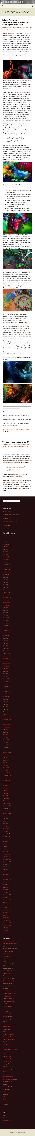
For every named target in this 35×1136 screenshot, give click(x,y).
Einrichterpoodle (7, 973)
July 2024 (5, 607)
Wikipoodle (6, 1097)
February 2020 (6, 742)
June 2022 (5, 671)
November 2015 (7, 861)
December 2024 (7, 595)
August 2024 (6, 605)
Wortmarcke (6, 1099)
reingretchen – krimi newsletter (11, 1049)
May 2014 (5, 889)
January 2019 (6, 773)
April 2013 (5, 902)
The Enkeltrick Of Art (8, 1076)
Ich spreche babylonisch (9, 1001)
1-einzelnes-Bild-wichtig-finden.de (22, 444)
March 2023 (6, 648)
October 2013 (6, 897)
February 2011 (6, 930)
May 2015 (5, 869)
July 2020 (5, 729)
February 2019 (6, 770)
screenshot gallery (7, 1059)
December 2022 (7, 656)
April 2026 (5, 554)
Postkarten (6, 1044)
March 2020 (6, 740)
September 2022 (7, 663)
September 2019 (7, 752)
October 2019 (6, 750)
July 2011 (5, 928)
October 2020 (6, 722)
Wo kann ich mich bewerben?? (15, 442)
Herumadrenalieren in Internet (21, 446)
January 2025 (6, 592)
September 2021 (7, 694)
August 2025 (6, 574)
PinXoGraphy (5, 29)
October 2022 (6, 661)
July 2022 (5, 668)
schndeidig (11, 33)
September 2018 (7, 783)
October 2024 (6, 600)
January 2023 (6, 653)
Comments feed (7, 1120)
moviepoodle (6, 1029)
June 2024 (5, 610)
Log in (4, 1115)
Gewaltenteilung (8, 161)
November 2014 (7, 879)
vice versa (23, 202)
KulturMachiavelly (7, 1016)
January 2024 (6, 623)
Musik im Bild (6, 1031)
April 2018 (5, 795)
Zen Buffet (5, 1104)
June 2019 (5, 760)
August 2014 (6, 884)
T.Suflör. (5, 1071)
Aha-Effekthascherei (8, 951)
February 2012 (6, 920)
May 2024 (5, 612)
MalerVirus (29, 27)
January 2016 (6, 856)
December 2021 (7, 686)
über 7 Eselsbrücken (8, 1086)
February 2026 (6, 559)
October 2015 (6, 864)
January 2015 (6, 877)
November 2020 (7, 719)
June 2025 (5, 579)
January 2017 (6, 834)
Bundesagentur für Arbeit (18, 474)
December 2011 (7, 922)
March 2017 (6, 828)
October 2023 (6, 630)
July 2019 (5, 757)
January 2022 (6, 684)
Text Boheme (6, 1074)
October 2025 (6, 569)
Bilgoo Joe (5, 961)
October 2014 (6, 882)
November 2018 (7, 778)
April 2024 (5, 615)
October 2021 (6, 691)
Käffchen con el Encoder (9, 1014)
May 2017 (5, 823)
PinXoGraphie (21, 236)
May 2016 (5, 849)
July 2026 (5, 546)
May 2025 (5, 582)
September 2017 (7, 813)
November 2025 (7, 567)
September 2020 (7, 724)
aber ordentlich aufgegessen (10, 948)
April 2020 (5, 737)
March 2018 (6, 798)
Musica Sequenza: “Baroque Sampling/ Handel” (16, 429)
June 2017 (5, 821)
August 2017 (6, 816)
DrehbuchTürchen (7, 970)
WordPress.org (7, 1123)
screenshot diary (7, 1056)
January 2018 (6, 803)
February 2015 (6, 874)
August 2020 (6, 727)
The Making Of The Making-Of (10, 1079)
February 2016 (6, 854)
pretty (18, 488)
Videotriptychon (7, 1092)
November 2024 (7, 597)
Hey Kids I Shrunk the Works (10, 993)
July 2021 (5, 699)
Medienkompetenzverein (9, 1024)
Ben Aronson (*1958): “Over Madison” (13, 482)
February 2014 (6, 892)
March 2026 (6, 557)
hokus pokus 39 (7, 518)
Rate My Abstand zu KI (8, 1047)
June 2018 (5, 790)
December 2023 (7, 625)
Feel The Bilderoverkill (8, 981)
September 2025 (7, 572)
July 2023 (5, 638)
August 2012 (6, 912)
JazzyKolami (6, 1011)
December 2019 (7, 747)
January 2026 (6, 562)
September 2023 (7, 633)
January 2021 (6, 714)
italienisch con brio (7, 1006)
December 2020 (7, 717)
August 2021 (6, 696)
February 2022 (6, 681)
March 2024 (6, 618)
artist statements (22, 92)
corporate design (15, 126)
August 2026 (6, 544)
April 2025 (5, 585)
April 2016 (5, 851)
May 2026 (5, 551)
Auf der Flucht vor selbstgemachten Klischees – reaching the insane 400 (15, 22)
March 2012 (6, 917)
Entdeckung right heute (7, 446)
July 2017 (5, 818)
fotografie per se (7, 983)
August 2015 (6, 867)
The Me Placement (7, 1081)
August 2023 (6, 635)
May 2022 (5, 673)
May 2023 (5, 643)
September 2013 (7, 900)
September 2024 (7, 602)
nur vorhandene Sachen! (9, 1039)
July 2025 (5, 577)
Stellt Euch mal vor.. (8, 1066)
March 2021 (6, 709)
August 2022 (6, 666)
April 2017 (5, 826)
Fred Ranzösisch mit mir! (9, 986)
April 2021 (5, 706)
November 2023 (7, 628)
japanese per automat (8, 1009)
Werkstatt (5, 1094)
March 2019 (6, 767)
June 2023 (5, 640)
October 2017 (6, 811)
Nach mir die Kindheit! (8, 1034)
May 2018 (5, 793)
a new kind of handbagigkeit (10, 943)
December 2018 (7, 775)
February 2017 (6, 831)
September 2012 (7, 910)
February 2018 (6, 800)
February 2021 (6, 712)
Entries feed (6, 1117)
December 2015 (7, 859)
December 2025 (7, 564)
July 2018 (5, 788)
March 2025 (6, 587)
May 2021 (5, 704)
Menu (3, 6)
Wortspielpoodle (7, 1102)
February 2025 (6, 590)
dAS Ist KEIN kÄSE (7, 525)
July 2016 (5, 844)
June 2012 (5, 915)
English (5, 975)
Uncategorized (6, 1089)
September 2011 (7, 925)
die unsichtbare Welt (8, 968)
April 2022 (5, 676)
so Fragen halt (6, 1064)
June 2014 (5, 887)
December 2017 (7, 806)
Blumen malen (25, 334)
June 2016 (5, 846)
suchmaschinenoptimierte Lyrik (10, 1069)
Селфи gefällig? (7, 511)
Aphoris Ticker (6, 956)
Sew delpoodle (7, 1061)
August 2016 (6, 841)
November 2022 (7, 658)
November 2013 (7, 895)
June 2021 (5, 701)
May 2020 (5, 734)
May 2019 (5, 762)
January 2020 (6, 745)
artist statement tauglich (20, 27)
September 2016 (7, 839)
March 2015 (6, 872)
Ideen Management (8, 1003)
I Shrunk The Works (7, 998)
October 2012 (6, 907)
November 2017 (7, 808)
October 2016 (6, 836)
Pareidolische (20, 328)
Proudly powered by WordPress (17, 1132)
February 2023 (6, 651)
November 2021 (7, 689)
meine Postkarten (24, 157)
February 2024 (6, 620)
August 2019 (6, 755)
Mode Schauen (6, 1026)
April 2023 (5, 645)
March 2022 (6, 679)
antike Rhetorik (7, 953)
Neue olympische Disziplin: (9, 1036)
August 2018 (6, 785)
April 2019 (5, 765)
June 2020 (5, 732)
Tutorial (5, 1084)
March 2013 (6, 905)
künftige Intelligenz (7, 1019)
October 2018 (6, 780)
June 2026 (5, 549)
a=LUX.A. (5, 946)
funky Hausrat (6, 988)
